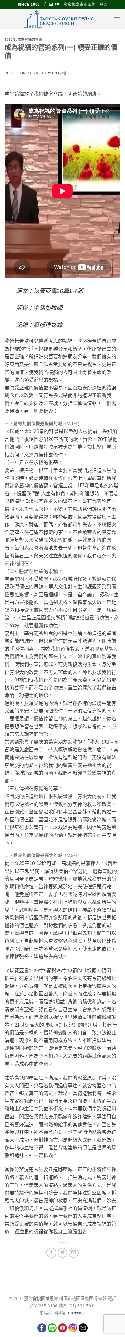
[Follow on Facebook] (45, 4)
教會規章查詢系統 (79, 4)
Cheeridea (77, 1313)
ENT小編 (59, 73)
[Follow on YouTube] (57, 4)
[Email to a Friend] (74, 1253)
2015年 (10, 39)
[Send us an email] (51, 4)
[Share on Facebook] (51, 1253)
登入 (103, 4)
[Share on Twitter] (63, 1253)
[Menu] (116, 19)
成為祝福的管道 (30, 39)
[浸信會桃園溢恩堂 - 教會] (59, 19)
